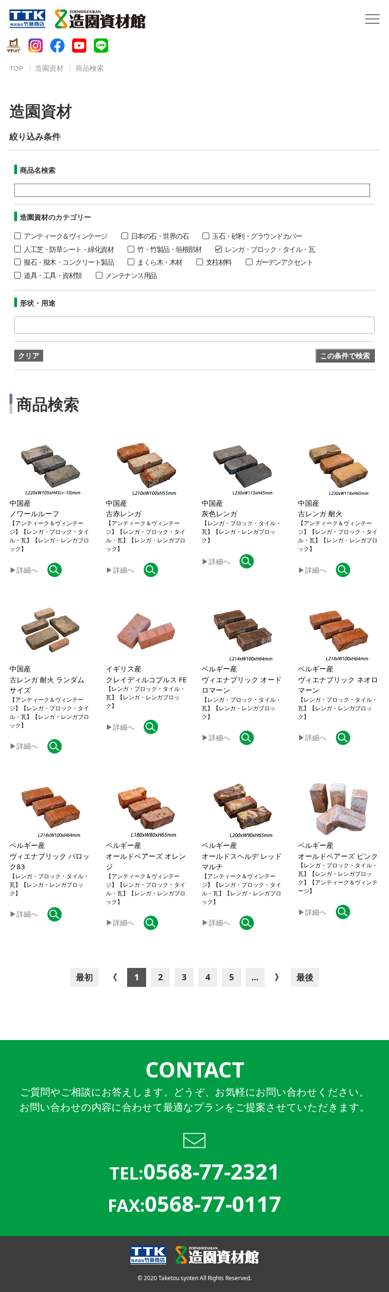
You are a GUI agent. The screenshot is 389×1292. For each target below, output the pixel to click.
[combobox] (194, 325)
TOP (16, 68)
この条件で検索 (345, 355)
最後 (305, 977)
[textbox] (19, 325)
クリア (28, 355)
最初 (84, 977)
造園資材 (49, 68)
